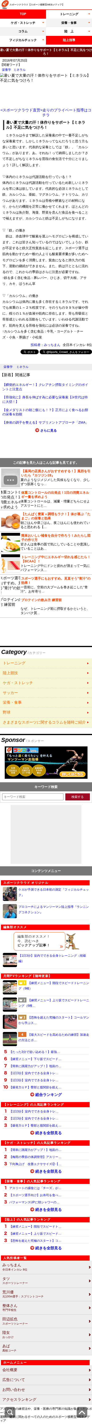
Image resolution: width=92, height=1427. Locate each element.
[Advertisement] (46, 95)
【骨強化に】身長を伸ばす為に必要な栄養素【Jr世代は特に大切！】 (45, 399)
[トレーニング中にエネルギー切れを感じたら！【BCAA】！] (46, 563)
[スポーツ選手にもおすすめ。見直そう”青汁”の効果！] (46, 585)
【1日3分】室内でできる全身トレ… (34, 1073)
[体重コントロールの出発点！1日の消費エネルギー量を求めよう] (46, 499)
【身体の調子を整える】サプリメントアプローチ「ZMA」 (45, 422)
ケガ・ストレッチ (23, 23)
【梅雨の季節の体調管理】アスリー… (35, 1157)
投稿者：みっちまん (45, 345)
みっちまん (14, 1267)
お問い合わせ (13, 1390)
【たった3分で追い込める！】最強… (34, 1052)
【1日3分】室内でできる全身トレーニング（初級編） (52, 958)
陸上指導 (69, 40)
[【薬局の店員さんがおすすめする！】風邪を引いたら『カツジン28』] (46, 477)
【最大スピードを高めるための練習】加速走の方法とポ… (53, 1037)
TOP (23, 14)
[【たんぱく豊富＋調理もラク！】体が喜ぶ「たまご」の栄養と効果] (46, 520)
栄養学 (6, 70)
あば (9, 1348)
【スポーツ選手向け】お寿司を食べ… (35, 1195)
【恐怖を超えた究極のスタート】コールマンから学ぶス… (53, 1020)
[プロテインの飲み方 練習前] (46, 606)
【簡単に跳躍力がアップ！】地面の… (35, 1066)
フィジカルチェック (23, 40)
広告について (13, 1380)
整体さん (9, 1308)
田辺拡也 (15, 1321)
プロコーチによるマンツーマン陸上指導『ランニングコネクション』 (53, 909)
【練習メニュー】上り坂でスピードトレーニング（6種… (53, 1002)
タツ (15, 1281)
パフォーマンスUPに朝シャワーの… (34, 1202)
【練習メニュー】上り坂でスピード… (35, 1233)
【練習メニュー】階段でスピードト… (35, 1226)
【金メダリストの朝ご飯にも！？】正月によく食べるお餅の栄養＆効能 (45, 412)
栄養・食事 (69, 23)
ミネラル (19, 70)
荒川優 (23, 1294)
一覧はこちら (46, 663)
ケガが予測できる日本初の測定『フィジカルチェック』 (53, 892)
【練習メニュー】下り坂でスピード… (35, 1059)
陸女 (8, 1334)
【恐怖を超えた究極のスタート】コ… (35, 1240)
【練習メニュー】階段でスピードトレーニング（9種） (53, 985)
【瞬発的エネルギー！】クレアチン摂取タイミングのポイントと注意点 (45, 387)
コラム (23, 31)
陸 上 (69, 31)
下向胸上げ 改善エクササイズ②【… (35, 1164)
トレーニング (69, 14)
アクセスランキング (19, 1400)
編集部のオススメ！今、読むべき (33, 940)
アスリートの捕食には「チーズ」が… (35, 1188)
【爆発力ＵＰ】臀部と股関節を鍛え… (35, 1087)
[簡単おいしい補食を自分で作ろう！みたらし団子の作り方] (46, 542)
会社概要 (9, 1370)
